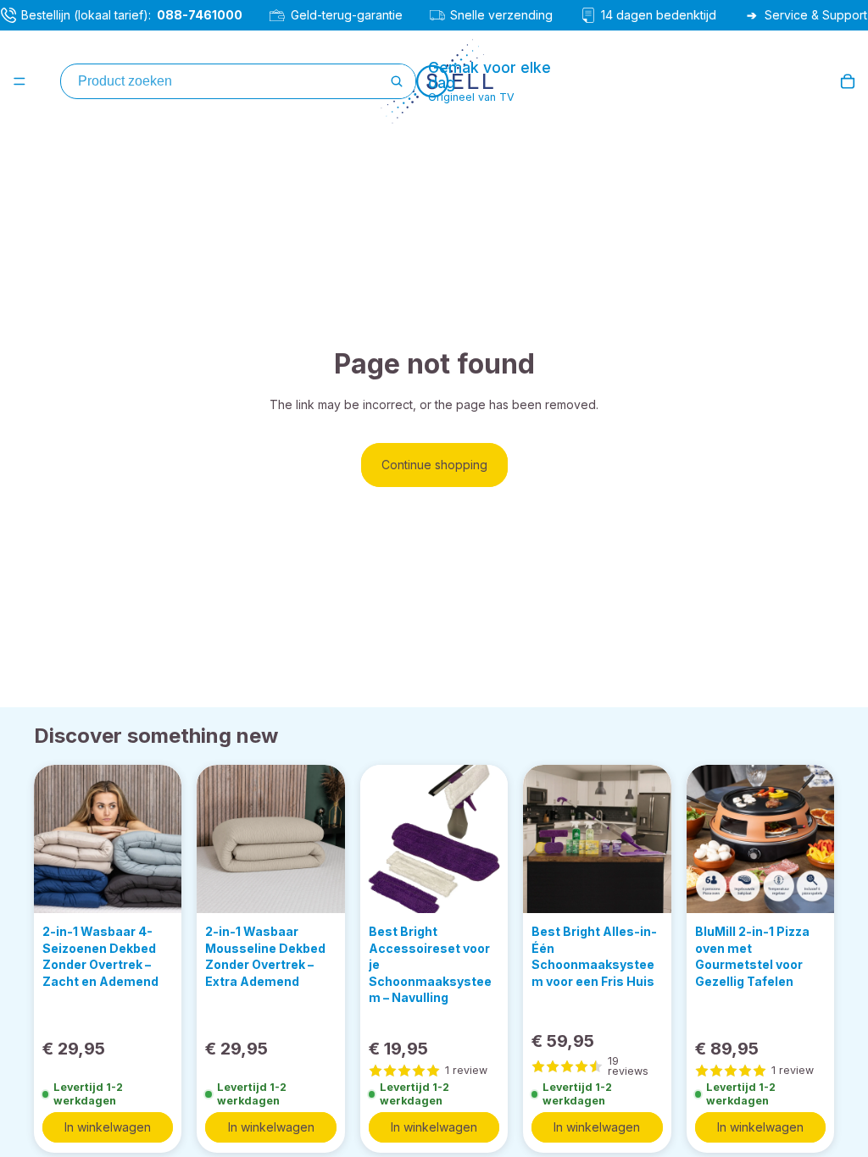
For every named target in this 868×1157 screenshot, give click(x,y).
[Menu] (19, 81)
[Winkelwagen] (847, 81)
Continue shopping (434, 464)
